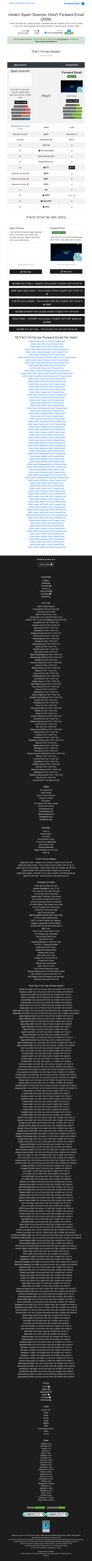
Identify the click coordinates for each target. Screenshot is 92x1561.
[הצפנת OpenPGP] (42, 201)
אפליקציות (46, 576)
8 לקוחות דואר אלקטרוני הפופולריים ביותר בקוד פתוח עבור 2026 (46, 1082)
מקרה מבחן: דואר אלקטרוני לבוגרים (46, 907)
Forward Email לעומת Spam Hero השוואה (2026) (47, 512)
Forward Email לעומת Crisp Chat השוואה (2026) (47, 378)
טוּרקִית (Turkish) (46, 1495)
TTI (72, 167)
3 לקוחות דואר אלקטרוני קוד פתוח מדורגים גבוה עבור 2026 (46, 1002)
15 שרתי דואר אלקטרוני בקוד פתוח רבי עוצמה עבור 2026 (46, 1133)
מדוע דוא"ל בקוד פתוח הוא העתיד (46, 979)
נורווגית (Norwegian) (46, 1479)
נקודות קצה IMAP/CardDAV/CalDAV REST (46, 915)
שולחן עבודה (45, 591)
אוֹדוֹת (46, 1412)
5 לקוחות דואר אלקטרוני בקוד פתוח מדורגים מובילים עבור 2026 (46, 1227)
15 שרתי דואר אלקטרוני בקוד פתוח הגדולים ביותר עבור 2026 (46, 1117)
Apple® (46, 580)
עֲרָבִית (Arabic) (46, 1444)
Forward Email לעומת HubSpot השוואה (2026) (47, 426)
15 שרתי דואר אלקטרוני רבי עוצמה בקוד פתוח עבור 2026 (46, 1058)
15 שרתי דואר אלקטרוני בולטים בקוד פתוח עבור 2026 (46, 1032)
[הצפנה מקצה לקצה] (43, 195)
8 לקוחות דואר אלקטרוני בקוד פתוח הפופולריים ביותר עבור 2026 (46, 1157)
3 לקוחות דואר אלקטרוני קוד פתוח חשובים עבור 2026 (46, 1355)
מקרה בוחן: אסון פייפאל (46, 955)
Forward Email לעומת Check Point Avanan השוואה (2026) (47, 370)
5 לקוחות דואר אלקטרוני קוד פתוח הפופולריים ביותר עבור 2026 (46, 1008)
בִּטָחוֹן (46, 1415)
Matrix (45, 1394)
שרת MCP (46, 928)
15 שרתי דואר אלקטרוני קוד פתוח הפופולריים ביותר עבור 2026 (46, 1005)
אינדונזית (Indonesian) (46, 1469)
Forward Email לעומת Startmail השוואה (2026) (47, 520)
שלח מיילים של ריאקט (46, 966)
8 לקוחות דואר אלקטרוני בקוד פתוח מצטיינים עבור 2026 (46, 1173)
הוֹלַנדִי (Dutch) (46, 1453)
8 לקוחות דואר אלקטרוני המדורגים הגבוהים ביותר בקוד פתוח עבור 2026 (46, 1077)
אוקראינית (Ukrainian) (46, 1497)
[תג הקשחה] (46, 1526)
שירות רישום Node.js (46, 952)
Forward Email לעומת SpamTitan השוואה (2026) (47, 517)
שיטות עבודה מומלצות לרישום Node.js (46, 896)
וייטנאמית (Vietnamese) (46, 1500)
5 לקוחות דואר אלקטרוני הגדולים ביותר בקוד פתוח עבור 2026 (46, 1045)
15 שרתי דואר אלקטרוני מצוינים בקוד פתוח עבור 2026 (46, 1026)
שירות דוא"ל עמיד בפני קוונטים (46, 958)
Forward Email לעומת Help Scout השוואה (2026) (47, 421)
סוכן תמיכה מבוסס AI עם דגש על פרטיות (46, 901)
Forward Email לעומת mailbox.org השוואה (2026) (47, 547)
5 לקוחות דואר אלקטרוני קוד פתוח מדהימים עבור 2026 (46, 1339)
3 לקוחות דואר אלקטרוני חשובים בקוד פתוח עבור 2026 (46, 1056)
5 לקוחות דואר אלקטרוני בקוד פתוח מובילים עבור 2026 (46, 1296)
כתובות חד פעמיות (46, 798)
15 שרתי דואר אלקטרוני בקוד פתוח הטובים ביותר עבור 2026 (46, 1139)
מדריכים (46, 602)
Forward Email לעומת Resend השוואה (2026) (47, 499)
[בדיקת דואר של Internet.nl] (72, 111)
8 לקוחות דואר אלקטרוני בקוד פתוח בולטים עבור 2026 (46, 1184)
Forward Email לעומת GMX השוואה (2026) (46, 402)
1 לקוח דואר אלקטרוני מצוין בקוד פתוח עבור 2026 (46, 1029)
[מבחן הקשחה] (72, 105)
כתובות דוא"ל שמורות (46, 806)
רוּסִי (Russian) (46, 1486)
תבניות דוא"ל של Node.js (46, 947)
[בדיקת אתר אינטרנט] (57, 1514)
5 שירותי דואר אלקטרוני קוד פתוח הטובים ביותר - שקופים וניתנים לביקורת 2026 (47, 302)
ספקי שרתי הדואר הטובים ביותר (46, 893)
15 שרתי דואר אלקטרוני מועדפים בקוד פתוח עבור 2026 (46, 1048)
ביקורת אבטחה (46, 834)
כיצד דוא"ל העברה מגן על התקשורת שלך (46, 974)
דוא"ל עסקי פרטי (46, 790)
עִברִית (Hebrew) (46, 1465)
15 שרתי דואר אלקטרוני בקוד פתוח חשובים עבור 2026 (46, 1128)
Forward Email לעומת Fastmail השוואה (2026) (47, 397)
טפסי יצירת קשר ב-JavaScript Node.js (46, 942)
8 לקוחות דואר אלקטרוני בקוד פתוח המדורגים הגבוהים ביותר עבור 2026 (46, 1163)
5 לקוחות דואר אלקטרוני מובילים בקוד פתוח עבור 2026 (46, 1018)
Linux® (45, 588)
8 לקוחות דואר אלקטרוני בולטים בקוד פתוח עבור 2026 (46, 1109)
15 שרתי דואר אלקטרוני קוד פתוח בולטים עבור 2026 (46, 1331)
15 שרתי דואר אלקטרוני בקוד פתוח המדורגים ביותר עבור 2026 (46, 1149)
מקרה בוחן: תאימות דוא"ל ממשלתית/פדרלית (46, 904)
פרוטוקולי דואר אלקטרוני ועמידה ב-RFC (46, 920)
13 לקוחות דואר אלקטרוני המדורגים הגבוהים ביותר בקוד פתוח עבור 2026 (46, 1088)
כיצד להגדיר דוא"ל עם (46, 622)
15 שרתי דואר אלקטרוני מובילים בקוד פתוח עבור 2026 (46, 1016)
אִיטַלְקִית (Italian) (46, 1472)
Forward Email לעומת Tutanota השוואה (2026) (47, 528)
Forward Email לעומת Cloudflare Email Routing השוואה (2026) (46, 376)
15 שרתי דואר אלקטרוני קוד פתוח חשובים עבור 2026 (46, 1352)
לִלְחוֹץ (46, 1431)
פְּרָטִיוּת (22, 3)
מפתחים (46, 827)
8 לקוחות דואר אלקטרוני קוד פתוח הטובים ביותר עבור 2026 (46, 992)
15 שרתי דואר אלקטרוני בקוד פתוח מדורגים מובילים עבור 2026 (46, 1224)
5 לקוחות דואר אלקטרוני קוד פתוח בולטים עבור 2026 (46, 1334)
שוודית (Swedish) (46, 1490)
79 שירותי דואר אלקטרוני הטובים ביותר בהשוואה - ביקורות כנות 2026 (47, 283)
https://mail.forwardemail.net (46, 41)
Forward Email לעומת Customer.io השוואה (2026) (47, 381)
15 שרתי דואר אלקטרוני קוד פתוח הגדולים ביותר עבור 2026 (46, 1342)
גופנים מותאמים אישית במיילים (46, 917)
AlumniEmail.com (46, 808)
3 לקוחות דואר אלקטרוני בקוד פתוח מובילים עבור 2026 (46, 1147)
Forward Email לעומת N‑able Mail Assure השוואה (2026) (47, 477)
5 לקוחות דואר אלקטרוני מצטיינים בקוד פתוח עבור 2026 (46, 1024)
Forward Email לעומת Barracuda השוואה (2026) (47, 365)
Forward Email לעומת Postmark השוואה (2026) (47, 491)
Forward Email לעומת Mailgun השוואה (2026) (47, 451)
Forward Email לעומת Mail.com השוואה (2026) (47, 440)
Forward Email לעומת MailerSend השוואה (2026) (47, 445)
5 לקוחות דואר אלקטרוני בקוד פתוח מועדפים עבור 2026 (46, 1125)
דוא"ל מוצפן (30, 3)
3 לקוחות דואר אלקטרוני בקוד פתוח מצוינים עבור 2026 (46, 1328)
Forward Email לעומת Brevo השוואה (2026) (47, 368)
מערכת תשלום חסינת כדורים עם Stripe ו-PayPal (46, 971)
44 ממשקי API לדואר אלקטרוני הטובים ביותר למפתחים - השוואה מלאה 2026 (46, 320)
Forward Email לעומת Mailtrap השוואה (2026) (47, 459)
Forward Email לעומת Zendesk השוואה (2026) (47, 539)
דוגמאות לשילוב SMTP (46, 606)
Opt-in (70, 195)
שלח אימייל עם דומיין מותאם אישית (46, 609)
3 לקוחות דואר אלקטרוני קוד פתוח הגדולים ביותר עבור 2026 (46, 1344)
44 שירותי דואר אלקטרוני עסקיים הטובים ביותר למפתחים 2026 (48, 311)
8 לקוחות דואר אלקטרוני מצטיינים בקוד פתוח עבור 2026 (46, 1098)
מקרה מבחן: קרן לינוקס (46, 912)
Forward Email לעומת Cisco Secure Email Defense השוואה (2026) (47, 373)
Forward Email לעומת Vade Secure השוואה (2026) (47, 531)
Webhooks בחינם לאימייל (46, 842)
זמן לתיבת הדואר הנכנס (46, 795)
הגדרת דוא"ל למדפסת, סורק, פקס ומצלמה (46, 617)
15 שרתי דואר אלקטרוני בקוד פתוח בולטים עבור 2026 (46, 1181)
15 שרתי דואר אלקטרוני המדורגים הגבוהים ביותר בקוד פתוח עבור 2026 (46, 1074)
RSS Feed (45, 1400)
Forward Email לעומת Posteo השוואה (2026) (47, 488)
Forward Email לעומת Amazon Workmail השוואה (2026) (47, 360)
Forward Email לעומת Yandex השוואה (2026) (46, 536)
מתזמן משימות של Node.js (46, 950)
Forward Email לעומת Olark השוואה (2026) (47, 483)
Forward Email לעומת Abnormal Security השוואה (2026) (47, 349)
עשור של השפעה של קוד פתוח (46, 885)
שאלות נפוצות (14, 3)
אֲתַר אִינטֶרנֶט (71, 101)
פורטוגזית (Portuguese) (46, 1483)
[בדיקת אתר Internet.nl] (72, 108)
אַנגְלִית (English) (46, 1455)
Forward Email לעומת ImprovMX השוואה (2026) (46, 429)
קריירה (46, 1434)
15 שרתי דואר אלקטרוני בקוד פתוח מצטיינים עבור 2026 (46, 1171)
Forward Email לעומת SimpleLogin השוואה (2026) (46, 509)
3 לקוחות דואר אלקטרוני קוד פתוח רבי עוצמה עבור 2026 (46, 1360)
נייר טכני (46, 831)
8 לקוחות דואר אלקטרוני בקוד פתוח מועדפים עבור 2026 (46, 1275)
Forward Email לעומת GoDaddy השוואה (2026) (46, 413)
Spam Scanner (20, 71)
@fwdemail (45, 1392)
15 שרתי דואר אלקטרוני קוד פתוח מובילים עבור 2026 (46, 994)
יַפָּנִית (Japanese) (46, 1474)
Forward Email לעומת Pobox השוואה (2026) (47, 485)
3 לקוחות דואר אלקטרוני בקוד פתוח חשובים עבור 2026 (46, 1130)
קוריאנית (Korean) (46, 1476)
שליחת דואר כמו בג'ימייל (46, 611)
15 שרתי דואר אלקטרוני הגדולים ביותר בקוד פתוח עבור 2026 (46, 1042)
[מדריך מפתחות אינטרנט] (44, 206)
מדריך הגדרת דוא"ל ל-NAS (46, 614)
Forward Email (72, 72)
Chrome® (45, 594)
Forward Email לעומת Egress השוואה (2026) (47, 392)
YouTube (45, 1397)
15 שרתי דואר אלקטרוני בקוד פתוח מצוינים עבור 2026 (46, 1176)
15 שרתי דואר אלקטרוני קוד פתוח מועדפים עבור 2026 (46, 1347)
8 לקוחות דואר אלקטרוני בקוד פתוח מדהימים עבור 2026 (46, 1264)
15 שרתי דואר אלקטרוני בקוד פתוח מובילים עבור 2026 (46, 1144)
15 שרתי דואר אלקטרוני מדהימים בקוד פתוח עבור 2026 (46, 1037)
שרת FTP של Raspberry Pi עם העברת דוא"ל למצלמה (46, 619)
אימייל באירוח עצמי (46, 844)
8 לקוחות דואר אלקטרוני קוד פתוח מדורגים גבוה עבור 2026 (46, 1376)
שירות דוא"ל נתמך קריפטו (46, 936)
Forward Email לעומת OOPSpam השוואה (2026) (47, 480)
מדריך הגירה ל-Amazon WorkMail (46, 888)
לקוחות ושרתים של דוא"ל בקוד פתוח (46, 985)
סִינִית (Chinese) (46, 1446)
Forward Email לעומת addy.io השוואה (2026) (47, 544)
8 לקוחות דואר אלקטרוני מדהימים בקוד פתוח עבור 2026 (46, 1114)
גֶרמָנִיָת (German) (46, 1462)
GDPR (46, 1423)
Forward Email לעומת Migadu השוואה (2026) (46, 469)
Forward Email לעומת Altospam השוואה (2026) (47, 354)
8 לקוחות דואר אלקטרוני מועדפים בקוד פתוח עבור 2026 (46, 1050)
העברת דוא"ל (62, 39)
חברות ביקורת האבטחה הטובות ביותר (46, 899)
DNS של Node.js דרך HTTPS (46, 944)
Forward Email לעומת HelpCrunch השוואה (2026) (46, 424)
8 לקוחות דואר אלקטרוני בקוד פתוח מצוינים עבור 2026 (46, 1179)
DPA (46, 1426)
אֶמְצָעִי (46, 786)
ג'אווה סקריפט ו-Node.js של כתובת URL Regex (46, 976)
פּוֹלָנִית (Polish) (46, 1481)
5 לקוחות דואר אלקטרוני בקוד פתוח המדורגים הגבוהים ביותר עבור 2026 (46, 1013)
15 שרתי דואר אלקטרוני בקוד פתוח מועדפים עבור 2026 (46, 1122)
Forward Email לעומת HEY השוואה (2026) (46, 416)
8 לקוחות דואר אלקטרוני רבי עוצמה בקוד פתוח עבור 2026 (46, 1061)
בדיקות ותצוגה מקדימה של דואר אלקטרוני (46, 925)
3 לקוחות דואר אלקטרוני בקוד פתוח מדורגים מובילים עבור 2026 (46, 1302)
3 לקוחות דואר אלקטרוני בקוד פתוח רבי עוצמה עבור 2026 (46, 1136)
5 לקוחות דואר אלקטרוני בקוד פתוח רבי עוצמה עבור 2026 (46, 1286)
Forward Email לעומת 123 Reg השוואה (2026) (47, 341)
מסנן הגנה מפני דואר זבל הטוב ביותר (46, 891)
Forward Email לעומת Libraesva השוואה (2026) (46, 437)
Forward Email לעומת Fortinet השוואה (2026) (46, 400)
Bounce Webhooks (46, 847)
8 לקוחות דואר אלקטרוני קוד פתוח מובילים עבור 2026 (46, 997)
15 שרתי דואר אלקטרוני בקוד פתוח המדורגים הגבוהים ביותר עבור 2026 (46, 1010)
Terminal (45, 596)
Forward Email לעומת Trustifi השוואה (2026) (47, 525)
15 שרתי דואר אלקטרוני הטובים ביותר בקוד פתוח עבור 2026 (46, 1064)
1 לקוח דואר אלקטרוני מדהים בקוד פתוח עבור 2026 (46, 1040)
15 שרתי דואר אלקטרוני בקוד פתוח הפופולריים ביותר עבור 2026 (46, 1155)
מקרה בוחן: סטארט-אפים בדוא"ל (46, 968)
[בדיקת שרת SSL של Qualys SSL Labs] (72, 117)
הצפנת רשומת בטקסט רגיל (46, 803)
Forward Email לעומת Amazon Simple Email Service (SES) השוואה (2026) (47, 357)
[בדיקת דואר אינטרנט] (34, 1514)
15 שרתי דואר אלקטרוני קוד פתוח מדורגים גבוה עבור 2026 (46, 1000)
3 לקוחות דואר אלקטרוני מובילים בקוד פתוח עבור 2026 (46, 1093)
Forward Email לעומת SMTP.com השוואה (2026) (47, 501)
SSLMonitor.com (46, 819)
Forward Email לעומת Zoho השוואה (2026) (47, 541)
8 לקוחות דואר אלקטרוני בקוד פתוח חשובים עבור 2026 (46, 1205)
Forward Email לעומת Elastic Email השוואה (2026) (47, 394)
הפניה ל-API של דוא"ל (46, 839)
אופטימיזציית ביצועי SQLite (46, 963)
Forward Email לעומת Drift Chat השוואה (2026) (47, 386)
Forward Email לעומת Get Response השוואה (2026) (47, 408)
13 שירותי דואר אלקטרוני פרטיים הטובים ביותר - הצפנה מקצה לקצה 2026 (46, 290)
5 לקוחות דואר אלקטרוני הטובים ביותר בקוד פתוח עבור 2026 (46, 1066)
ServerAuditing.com (46, 814)
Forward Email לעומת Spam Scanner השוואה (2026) (46, 515)
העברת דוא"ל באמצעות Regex (46, 850)
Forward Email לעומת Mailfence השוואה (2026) (46, 448)
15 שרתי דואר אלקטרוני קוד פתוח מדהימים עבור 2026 (46, 1336)
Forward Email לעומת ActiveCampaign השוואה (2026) (47, 352)
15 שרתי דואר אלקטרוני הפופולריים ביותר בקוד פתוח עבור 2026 (46, 1080)
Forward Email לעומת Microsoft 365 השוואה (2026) (47, 467)
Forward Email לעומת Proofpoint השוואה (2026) (47, 493)
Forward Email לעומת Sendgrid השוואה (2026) (47, 507)
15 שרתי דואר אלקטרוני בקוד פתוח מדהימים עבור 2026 (46, 1187)
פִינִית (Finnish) (46, 1458)
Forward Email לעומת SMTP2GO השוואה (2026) (47, 504)
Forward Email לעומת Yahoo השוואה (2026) (47, 533)
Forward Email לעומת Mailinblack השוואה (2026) (47, 453)
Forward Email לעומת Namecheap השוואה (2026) (46, 475)
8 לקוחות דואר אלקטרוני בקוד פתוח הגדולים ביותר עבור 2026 (46, 1120)
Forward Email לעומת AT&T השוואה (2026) (47, 346)
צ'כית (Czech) (46, 1448)
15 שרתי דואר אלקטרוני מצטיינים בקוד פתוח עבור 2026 (46, 1021)
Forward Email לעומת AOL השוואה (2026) (47, 344)
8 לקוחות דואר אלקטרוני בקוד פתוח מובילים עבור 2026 (46, 1221)
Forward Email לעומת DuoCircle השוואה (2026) (46, 389)
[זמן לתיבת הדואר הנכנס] (44, 167)
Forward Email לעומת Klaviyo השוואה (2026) (46, 435)
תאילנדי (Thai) (46, 1493)
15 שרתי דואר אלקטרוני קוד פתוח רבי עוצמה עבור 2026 (46, 1358)
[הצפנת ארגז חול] (39, 150)
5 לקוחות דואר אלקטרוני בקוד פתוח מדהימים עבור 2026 (46, 1189)
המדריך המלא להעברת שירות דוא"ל (46, 931)
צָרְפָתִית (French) (46, 1460)
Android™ (45, 586)
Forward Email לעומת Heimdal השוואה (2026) (47, 418)
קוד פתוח (46, 852)
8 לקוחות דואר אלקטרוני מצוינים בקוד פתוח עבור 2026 (46, 1104)
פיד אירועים (46, 1410)
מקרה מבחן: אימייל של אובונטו (46, 909)
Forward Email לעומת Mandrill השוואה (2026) (47, 461)
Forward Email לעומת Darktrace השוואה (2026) (46, 384)
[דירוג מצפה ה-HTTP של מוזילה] (72, 114)
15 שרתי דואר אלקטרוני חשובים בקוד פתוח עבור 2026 (46, 1053)
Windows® (46, 583)
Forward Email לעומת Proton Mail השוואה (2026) (47, 496)
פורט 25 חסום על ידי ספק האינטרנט (46, 780)
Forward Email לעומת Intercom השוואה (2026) (47, 432)
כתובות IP (46, 836)
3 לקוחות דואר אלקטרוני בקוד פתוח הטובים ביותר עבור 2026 (46, 1141)
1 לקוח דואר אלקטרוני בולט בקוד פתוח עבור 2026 (46, 1034)
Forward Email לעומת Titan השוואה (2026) (46, 523)
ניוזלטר (45, 1386)
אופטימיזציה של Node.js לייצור (46, 934)
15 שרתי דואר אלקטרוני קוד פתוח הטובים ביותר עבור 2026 (46, 989)
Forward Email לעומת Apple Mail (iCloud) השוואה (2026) (47, 362)
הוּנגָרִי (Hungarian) (46, 1467)
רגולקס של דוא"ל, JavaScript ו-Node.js (46, 923)
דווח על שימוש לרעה (46, 1428)
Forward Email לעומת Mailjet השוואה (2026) (47, 456)
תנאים (46, 1420)
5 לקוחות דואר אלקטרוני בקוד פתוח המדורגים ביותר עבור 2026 (46, 1152)
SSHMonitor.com (46, 816)
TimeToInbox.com (46, 811)
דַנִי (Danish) (46, 1451)
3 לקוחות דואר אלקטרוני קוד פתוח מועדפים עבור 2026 (46, 1350)
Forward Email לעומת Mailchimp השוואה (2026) (47, 443)
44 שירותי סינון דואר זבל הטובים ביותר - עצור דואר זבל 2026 (48, 329)
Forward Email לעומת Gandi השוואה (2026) (47, 405)
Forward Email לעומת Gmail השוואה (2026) (47, 410)
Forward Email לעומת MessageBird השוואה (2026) (47, 464)
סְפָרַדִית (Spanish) (46, 1488)
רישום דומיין (46, 800)
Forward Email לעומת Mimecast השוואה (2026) (46, 472)
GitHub (45, 1389)
